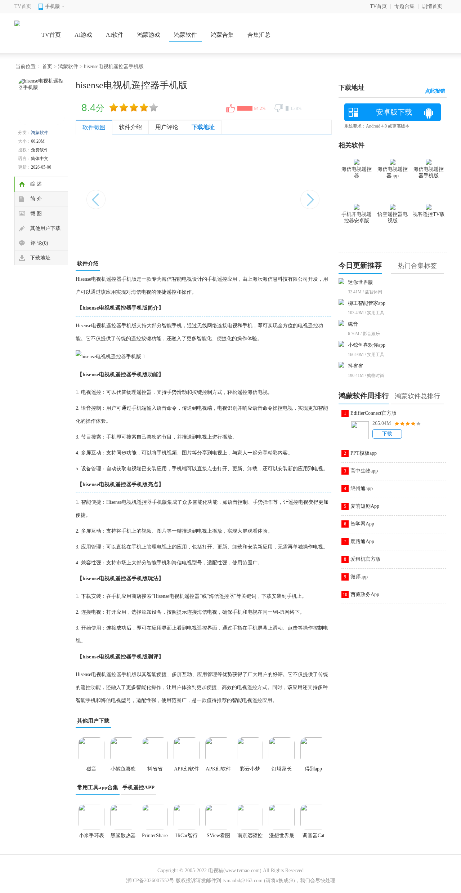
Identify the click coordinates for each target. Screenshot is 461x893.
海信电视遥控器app (392, 172)
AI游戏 (83, 35)
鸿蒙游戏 (148, 35)
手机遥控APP (138, 787)
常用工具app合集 (97, 787)
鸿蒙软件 (185, 35)
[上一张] (139, 195)
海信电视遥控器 (356, 172)
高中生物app (364, 471)
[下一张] (267, 195)
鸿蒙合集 (222, 35)
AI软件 (115, 35)
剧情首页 (432, 6)
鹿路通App (362, 541)
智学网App (362, 524)
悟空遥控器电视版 (392, 217)
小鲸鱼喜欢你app (366, 345)
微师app (359, 576)
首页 (47, 66)
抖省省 (355, 366)
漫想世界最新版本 (281, 838)
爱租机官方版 (365, 559)
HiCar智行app (186, 838)
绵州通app (361, 488)
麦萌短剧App (364, 506)
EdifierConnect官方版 (373, 413)
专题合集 (404, 6)
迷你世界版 (360, 282)
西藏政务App (364, 594)
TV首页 (22, 6)
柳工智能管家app (366, 303)
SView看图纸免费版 (218, 838)
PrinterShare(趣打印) (155, 838)
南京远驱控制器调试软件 (250, 838)
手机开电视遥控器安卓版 (356, 217)
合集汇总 (258, 35)
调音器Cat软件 (314, 838)
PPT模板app (363, 453)
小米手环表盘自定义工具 (91, 838)
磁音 (353, 324)
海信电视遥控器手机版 (428, 172)
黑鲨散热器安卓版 (123, 838)
